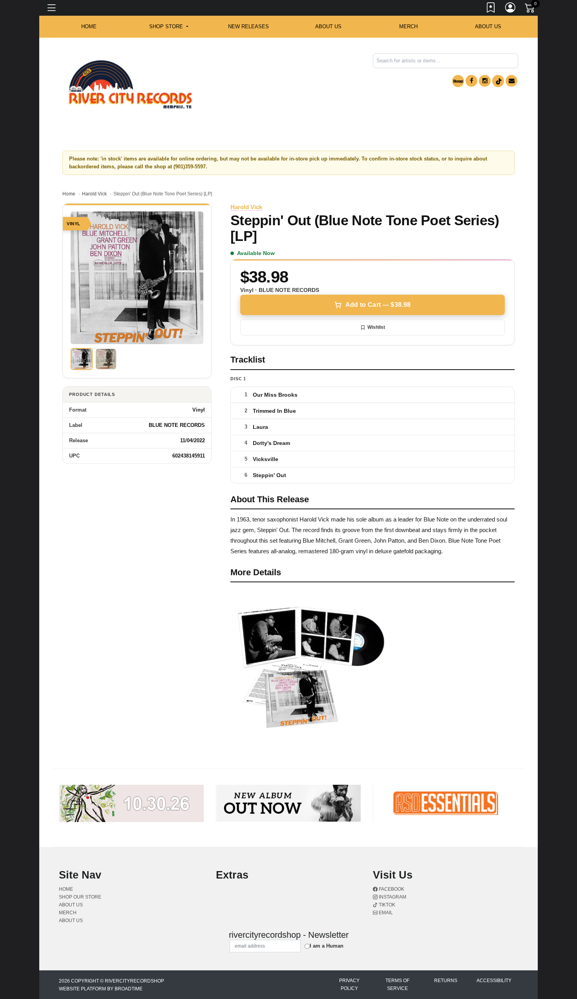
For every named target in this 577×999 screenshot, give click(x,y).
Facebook (391, 889)
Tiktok (386, 905)
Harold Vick (94, 194)
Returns (445, 980)
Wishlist (376, 327)
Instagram (392, 897)
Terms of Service (397, 984)
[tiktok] (498, 81)
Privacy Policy (349, 984)
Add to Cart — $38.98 (378, 304)
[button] (168, 27)
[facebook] (471, 81)
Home (68, 194)
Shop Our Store (80, 897)
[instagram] (484, 81)
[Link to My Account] (510, 9)
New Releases (248, 26)
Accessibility (494, 980)
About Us (488, 26)
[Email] (511, 81)
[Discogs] (458, 81)
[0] (530, 9)
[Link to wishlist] (491, 9)
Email (385, 912)
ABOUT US (328, 26)
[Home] (130, 85)
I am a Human (326, 946)
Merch (408, 26)
